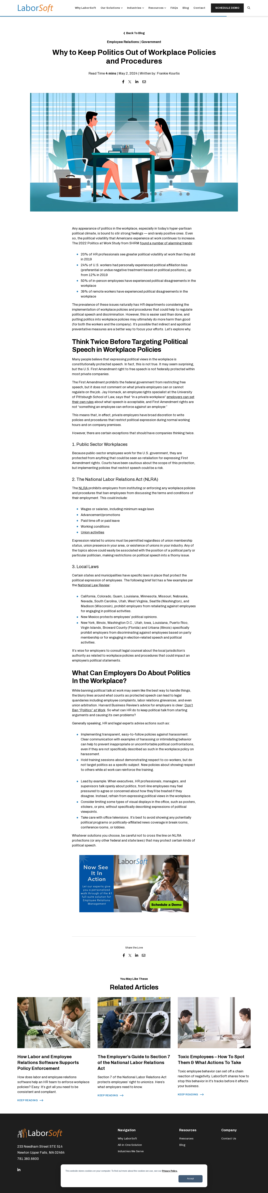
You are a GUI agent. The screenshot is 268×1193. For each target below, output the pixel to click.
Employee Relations (123, 42)
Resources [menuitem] (186, 1138)
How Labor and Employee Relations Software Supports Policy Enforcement (48, 1062)
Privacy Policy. (169, 1171)
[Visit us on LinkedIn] (18, 1170)
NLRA (83, 488)
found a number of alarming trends (166, 243)
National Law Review (93, 585)
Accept (190, 1178)
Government (151, 42)
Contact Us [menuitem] (228, 1138)
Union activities (92, 532)
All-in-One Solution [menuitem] (130, 1144)
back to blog (135, 33)
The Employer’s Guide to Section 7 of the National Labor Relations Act (134, 1062)
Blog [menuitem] (182, 1144)
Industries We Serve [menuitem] (131, 1151)
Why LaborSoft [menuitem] (127, 1138)
